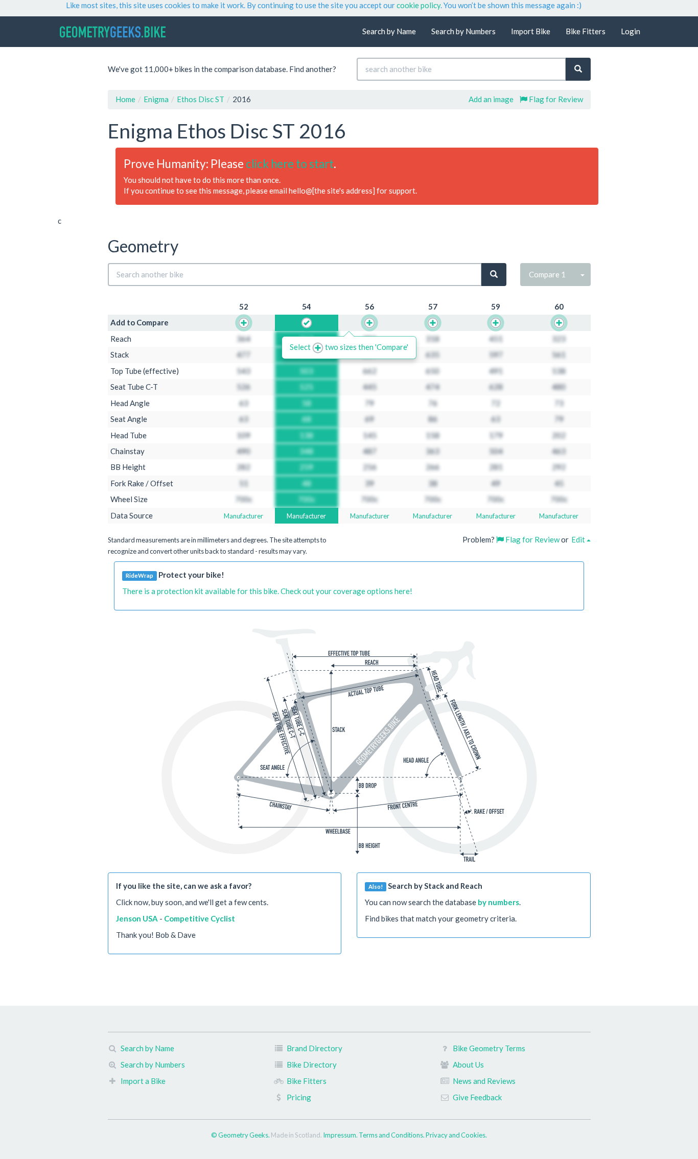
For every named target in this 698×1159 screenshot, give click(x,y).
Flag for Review (555, 99)
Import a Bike (143, 1080)
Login (630, 31)
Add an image (491, 99)
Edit (579, 539)
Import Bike (530, 31)
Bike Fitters (586, 31)
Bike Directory (312, 1064)
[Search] (578, 69)
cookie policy (418, 5)
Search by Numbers (463, 31)
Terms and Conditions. (392, 1135)
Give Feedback (477, 1097)
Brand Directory (314, 1048)
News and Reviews (484, 1080)
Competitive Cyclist (199, 918)
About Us (468, 1064)
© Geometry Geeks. (241, 1135)
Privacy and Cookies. (456, 1135)
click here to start (290, 164)
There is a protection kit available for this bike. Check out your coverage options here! (267, 591)
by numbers (498, 902)
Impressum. (341, 1135)
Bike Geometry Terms (489, 1048)
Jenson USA (137, 918)
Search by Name (389, 31)
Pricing (299, 1097)
